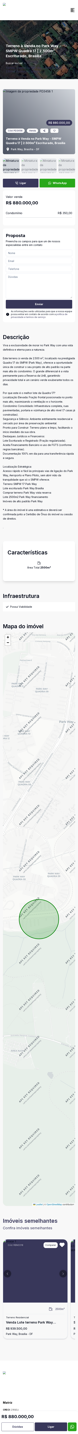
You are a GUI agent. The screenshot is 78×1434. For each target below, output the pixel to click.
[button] (8, 637)
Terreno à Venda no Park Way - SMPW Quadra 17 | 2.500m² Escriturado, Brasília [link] (36, 69)
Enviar (39, 304)
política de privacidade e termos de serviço (39, 315)
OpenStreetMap (54, 1204)
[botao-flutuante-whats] (72, 1426)
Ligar (23, 183)
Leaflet (39, 1204)
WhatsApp (60, 183)
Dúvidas (17, 1426)
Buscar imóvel (14, 63)
